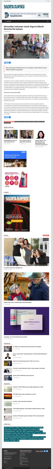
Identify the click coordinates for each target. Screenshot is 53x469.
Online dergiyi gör (16, 220)
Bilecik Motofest (19, 121)
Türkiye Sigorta (23, 438)
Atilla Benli (24, 429)
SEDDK (17, 435)
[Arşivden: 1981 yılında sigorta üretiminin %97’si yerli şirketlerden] (8, 416)
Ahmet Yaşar (11, 427)
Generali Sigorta (30, 431)
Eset (21, 431)
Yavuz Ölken (13, 440)
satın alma (39, 433)
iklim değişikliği (8, 433)
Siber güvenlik (23, 435)
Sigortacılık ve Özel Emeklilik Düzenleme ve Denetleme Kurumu (17, 436)
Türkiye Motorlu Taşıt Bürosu (24, 460)
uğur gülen (40, 438)
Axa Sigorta (33, 429)
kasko (19, 433)
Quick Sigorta (7, 122)
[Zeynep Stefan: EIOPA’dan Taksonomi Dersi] (8, 375)
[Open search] (48, 21)
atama (19, 429)
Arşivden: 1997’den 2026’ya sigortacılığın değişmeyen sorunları (28, 387)
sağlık (44, 433)
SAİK (13, 435)
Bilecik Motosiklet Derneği (29, 121)
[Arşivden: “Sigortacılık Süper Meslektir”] (8, 401)
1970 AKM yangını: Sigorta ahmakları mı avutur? (24, 394)
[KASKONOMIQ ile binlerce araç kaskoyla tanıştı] (11, 134)
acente (6, 427)
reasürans (33, 433)
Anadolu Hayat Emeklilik (38, 427)
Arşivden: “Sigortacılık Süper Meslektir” (22, 401)
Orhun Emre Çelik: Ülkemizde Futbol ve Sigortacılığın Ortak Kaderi (29, 368)
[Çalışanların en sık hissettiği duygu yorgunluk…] (26, 321)
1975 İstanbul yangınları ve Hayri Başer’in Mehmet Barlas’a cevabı (29, 408)
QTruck (42, 121)
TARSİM (6, 438)
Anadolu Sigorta (8, 429)
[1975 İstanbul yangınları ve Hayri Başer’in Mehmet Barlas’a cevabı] (8, 408)
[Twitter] (48, 1)
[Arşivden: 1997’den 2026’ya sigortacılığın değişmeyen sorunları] (8, 387)
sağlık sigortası (8, 435)
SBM (20, 456)
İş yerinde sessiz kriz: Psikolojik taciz (13, 267)
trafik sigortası (12, 438)
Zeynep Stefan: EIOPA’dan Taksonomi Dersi (23, 375)
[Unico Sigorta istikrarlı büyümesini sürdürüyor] (27, 134)
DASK (17, 431)
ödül (18, 440)
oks (22, 433)
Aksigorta (17, 427)
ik (41, 431)
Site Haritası (5, 462)
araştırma (15, 429)
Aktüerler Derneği (22, 455)
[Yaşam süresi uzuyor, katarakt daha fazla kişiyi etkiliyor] (26, 286)
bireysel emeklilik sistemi (10, 431)
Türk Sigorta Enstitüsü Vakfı (24, 461)
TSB (18, 438)
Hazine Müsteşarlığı (23, 454)
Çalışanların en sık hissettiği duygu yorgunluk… (16, 337)
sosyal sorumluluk (35, 436)
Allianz (22, 427)
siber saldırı (29, 435)
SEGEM (21, 462)
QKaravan (38, 121)
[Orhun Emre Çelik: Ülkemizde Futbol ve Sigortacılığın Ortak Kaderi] (8, 368)
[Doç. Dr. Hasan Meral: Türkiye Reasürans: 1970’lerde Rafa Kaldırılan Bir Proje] (8, 354)
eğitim (24, 431)
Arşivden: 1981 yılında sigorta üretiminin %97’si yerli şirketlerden (28, 415)
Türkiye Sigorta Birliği (32, 438)
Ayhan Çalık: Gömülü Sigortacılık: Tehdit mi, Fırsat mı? (26, 361)
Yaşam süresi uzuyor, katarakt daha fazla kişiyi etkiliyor (18, 302)
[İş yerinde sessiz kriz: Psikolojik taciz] (26, 251)
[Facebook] (46, 1)
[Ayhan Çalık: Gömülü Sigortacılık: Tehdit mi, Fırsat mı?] (8, 361)
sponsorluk (43, 436)
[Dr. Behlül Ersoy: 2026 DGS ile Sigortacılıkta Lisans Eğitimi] (8, 346)
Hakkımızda (5, 460)
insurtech (14, 433)
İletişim (5, 461)
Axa (29, 429)
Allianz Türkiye (28, 427)
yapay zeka (7, 440)
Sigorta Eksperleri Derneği (23, 464)
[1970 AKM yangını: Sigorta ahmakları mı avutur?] (8, 394)
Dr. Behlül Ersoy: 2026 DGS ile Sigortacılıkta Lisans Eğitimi (27, 346)
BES (38, 429)
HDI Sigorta (37, 431)
